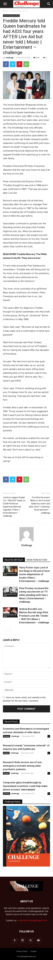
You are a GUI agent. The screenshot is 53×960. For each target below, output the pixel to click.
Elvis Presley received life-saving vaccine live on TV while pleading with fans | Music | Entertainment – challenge (34, 595)
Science (6, 736)
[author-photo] (26, 541)
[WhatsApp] (26, 64)
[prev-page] (5, 630)
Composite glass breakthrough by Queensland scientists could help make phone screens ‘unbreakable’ (25, 786)
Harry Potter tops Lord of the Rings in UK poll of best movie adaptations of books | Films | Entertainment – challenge (34, 574)
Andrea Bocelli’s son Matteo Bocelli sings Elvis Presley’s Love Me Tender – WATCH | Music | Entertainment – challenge (34, 615)
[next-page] (9, 630)
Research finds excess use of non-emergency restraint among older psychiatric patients (22, 766)
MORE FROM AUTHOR (37, 560)
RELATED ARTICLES (14, 560)
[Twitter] (13, 64)
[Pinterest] (19, 64)
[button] (5, 4)
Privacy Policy (22, 951)
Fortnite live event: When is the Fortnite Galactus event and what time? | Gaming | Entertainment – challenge (39, 505)
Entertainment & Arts (19, 11)
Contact (33, 951)
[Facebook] (6, 64)
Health (6, 753)
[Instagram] (22, 940)
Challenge (10, 57)
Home (5, 11)
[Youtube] (38, 940)
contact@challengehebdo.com (32, 920)
